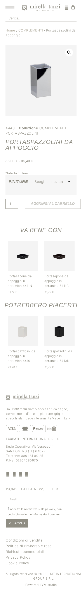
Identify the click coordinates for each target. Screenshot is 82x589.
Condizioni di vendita (24, 540)
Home (10, 30)
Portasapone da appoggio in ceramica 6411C (56, 280)
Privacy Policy (18, 557)
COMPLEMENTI (30, 30)
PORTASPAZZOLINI (21, 133)
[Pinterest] (20, 474)
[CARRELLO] (73, 7)
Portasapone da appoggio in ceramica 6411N (20, 280)
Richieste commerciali (25, 551)
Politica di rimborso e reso (29, 546)
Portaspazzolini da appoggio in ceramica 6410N (58, 356)
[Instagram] (14, 474)
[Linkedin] (27, 474)
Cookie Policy (17, 563)
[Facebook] (8, 474)
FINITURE (18, 181)
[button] (69, 52)
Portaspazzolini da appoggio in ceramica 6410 (21, 356)
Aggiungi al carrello (53, 203)
